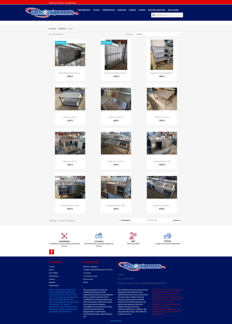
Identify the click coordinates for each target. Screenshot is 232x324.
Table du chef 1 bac (116, 161)
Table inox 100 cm (162, 117)
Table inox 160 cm (116, 117)
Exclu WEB (173, 10)
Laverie (132, 10)
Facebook (51, 251)
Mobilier (122, 10)
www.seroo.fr (116, 321)
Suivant (177, 220)
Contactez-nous (90, 276)
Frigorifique (84, 10)
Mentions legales (90, 266)
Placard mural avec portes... (70, 73)
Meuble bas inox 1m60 (70, 205)
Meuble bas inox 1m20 (116, 205)
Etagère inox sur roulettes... (162, 73)
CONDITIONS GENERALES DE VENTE (98, 270)
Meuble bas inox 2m (162, 161)
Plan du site (88, 279)
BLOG (85, 282)
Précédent (124, 220)
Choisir (159, 34)
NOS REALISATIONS (156, 10)
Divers (142, 10)
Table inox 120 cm (70, 117)
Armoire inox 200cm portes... (116, 73)
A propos (87, 273)
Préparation (108, 10)
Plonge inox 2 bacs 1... (162, 205)
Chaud (96, 10)
